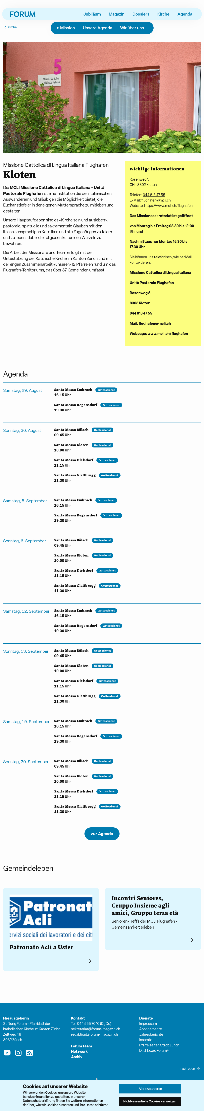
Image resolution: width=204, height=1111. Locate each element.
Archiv (76, 1056)
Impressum (148, 1023)
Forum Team (81, 1046)
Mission (67, 27)
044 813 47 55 (154, 195)
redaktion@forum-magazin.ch (94, 1034)
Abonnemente (150, 1029)
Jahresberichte (151, 1034)
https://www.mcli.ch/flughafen (168, 205)
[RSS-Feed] (29, 1053)
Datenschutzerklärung (39, 1100)
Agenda (185, 14)
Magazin (117, 14)
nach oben (187, 1069)
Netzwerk (79, 1051)
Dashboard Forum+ (154, 1050)
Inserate (145, 1039)
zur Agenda (102, 834)
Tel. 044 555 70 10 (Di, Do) (91, 1023)
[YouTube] (7, 1053)
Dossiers (140, 14)
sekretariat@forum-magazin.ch (95, 1029)
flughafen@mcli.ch (156, 200)
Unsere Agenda (97, 27)
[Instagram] (18, 1053)
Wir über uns (132, 27)
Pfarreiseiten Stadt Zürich (159, 1045)
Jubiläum (92, 14)
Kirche (163, 14)
